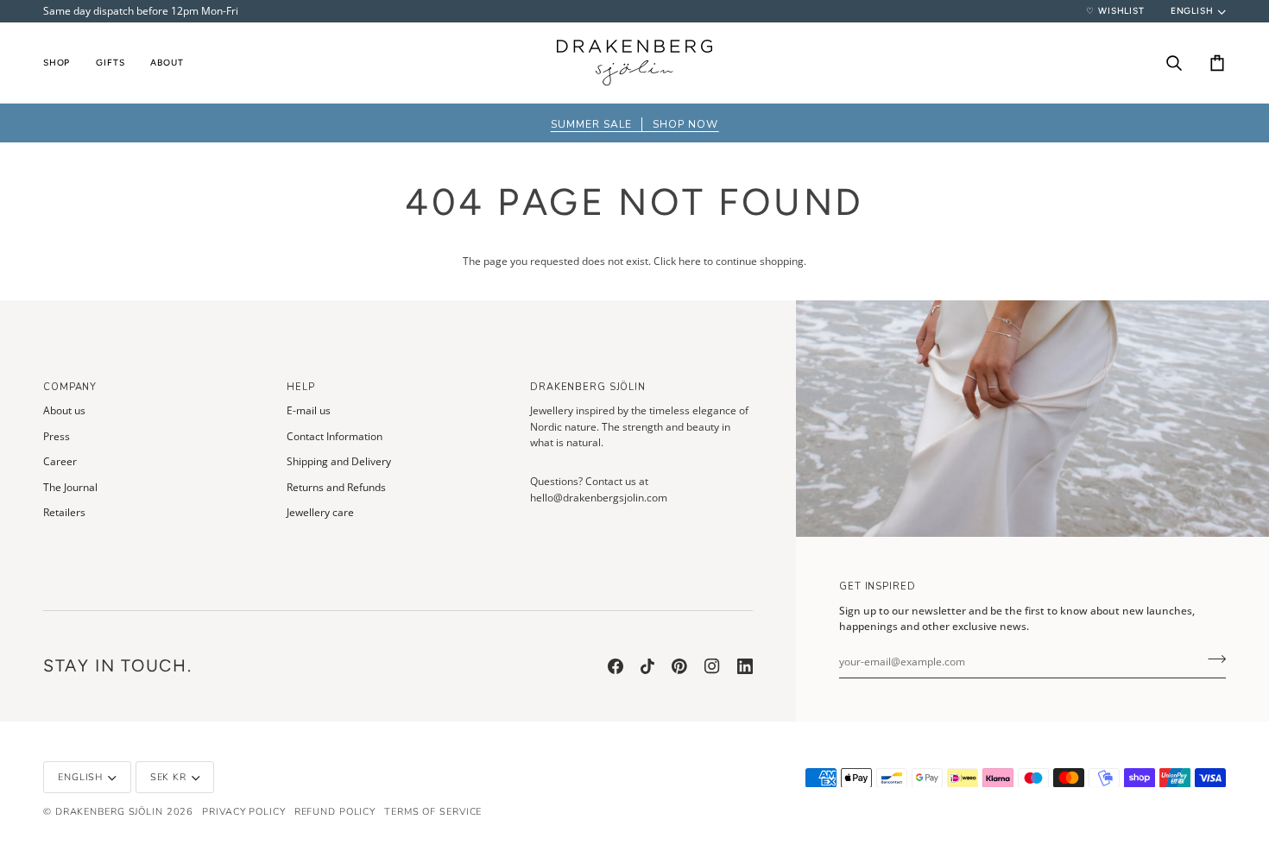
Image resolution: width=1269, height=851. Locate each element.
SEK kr (168, 777)
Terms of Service (433, 811)
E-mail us (309, 410)
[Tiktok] (647, 666)
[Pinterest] (679, 666)
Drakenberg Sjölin (109, 811)
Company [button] (70, 387)
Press (56, 436)
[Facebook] (615, 666)
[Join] (1211, 659)
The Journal (70, 487)
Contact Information (334, 436)
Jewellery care (320, 512)
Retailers (64, 512)
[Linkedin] (745, 666)
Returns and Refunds (336, 487)
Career (60, 461)
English (1192, 10)
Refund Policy (335, 811)
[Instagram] (712, 666)
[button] (63, 62)
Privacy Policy (243, 811)
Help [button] (301, 387)
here (690, 261)
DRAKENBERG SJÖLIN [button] (588, 387)
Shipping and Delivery (339, 461)
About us (64, 410)
